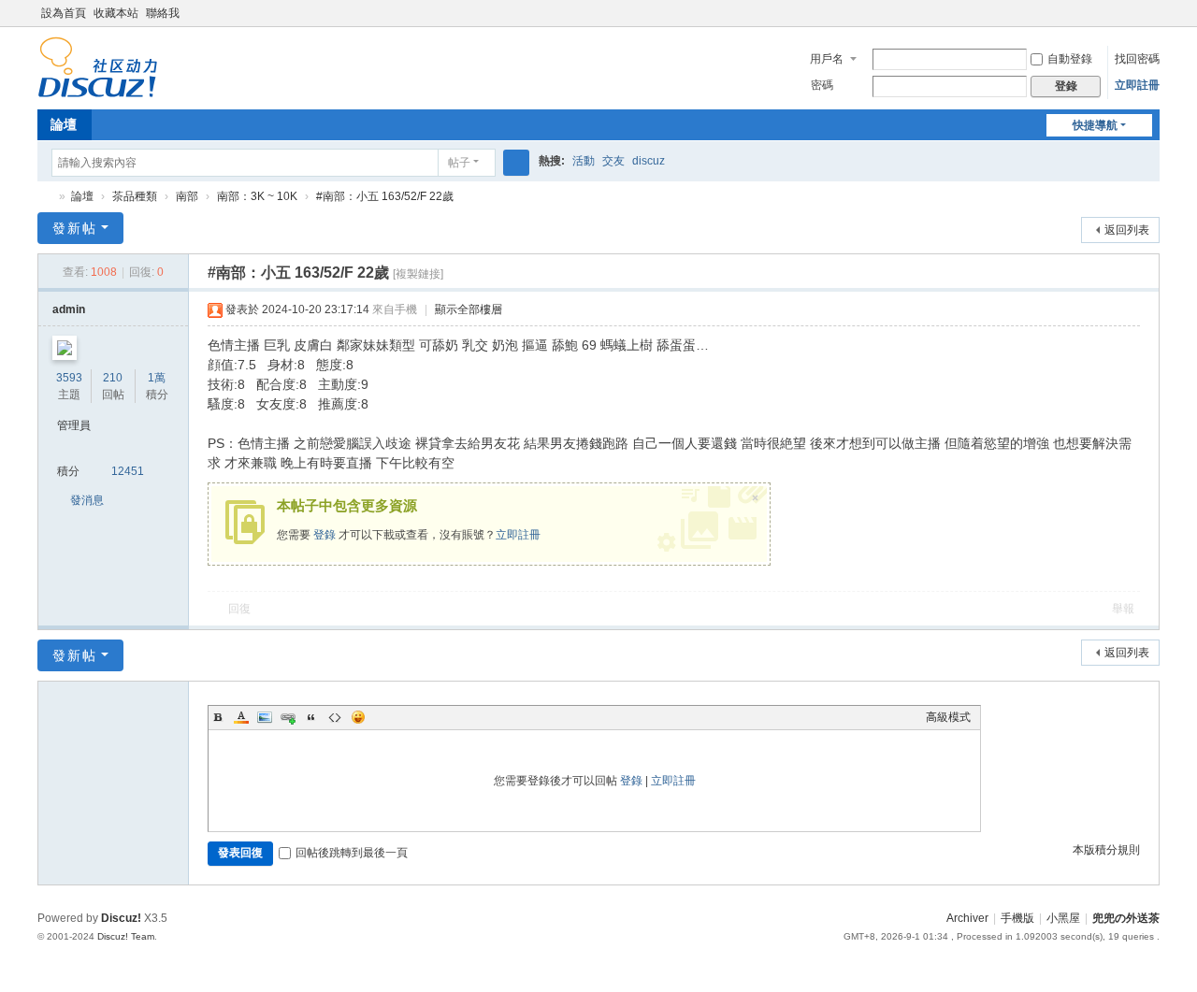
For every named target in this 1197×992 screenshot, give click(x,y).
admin (68, 309)
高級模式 (948, 717)
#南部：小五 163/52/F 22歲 (385, 196)
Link (288, 717)
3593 (69, 377)
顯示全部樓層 (468, 309)
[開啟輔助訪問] (1155, 13)
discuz (648, 160)
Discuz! (121, 918)
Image (264, 717)
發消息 (87, 500)
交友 (613, 160)
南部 (187, 196)
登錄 (324, 534)
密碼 (822, 85)
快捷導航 (1095, 125)
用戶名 (827, 58)
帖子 (459, 162)
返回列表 (1126, 230)
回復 (239, 608)
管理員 (74, 425)
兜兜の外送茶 (44, 196)
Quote (311, 717)
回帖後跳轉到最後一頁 (352, 852)
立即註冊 (1137, 85)
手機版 (1017, 918)
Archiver (967, 918)
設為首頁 (63, 13)
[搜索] (516, 163)
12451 (127, 471)
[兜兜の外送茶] (97, 89)
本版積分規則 (1106, 849)
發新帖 (74, 228)
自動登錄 (1069, 58)
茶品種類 (134, 196)
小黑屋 (1063, 918)
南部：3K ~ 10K (257, 196)
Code (334, 717)
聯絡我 (163, 13)
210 (113, 377)
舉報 (1123, 608)
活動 (583, 160)
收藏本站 (116, 13)
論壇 (63, 124)
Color (241, 717)
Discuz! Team (125, 936)
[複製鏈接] (418, 273)
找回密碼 (1137, 58)
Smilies (358, 717)
